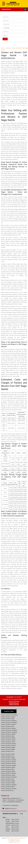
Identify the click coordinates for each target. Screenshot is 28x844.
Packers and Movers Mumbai (8, 745)
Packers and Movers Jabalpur (8, 734)
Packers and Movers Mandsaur (9, 785)
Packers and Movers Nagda (8, 781)
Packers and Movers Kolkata (8, 740)
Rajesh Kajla (16, 842)
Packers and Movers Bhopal (8, 717)
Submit (5, 39)
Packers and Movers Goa (7, 790)
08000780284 (14, 704)
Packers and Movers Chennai (8, 724)
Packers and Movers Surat (7, 756)
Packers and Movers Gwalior (8, 775)
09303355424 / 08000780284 (11, 805)
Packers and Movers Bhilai (7, 719)
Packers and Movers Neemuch (8, 773)
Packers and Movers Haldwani (8, 765)
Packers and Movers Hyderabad (9, 732)
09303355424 (6, 9)
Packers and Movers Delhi (7, 726)
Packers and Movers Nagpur (8, 747)
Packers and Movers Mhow (8, 786)
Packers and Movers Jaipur (7, 736)
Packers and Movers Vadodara (8, 760)
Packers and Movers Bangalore (9, 721)
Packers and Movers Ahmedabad (9, 715)
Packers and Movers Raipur (8, 754)
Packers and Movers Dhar (7, 779)
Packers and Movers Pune (7, 751)
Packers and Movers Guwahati (8, 788)
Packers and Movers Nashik (8, 749)
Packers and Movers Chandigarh (9, 722)
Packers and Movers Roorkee (8, 763)
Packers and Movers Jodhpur (8, 738)
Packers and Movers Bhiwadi (8, 762)
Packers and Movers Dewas (8, 767)
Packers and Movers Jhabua (8, 783)
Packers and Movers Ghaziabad (9, 730)
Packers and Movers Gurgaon (8, 728)
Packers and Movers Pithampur (9, 777)
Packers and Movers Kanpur (8, 742)
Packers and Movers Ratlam (8, 771)
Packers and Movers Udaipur (8, 758)
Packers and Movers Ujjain (7, 769)
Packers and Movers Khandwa (8, 744)
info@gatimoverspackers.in (10, 808)
